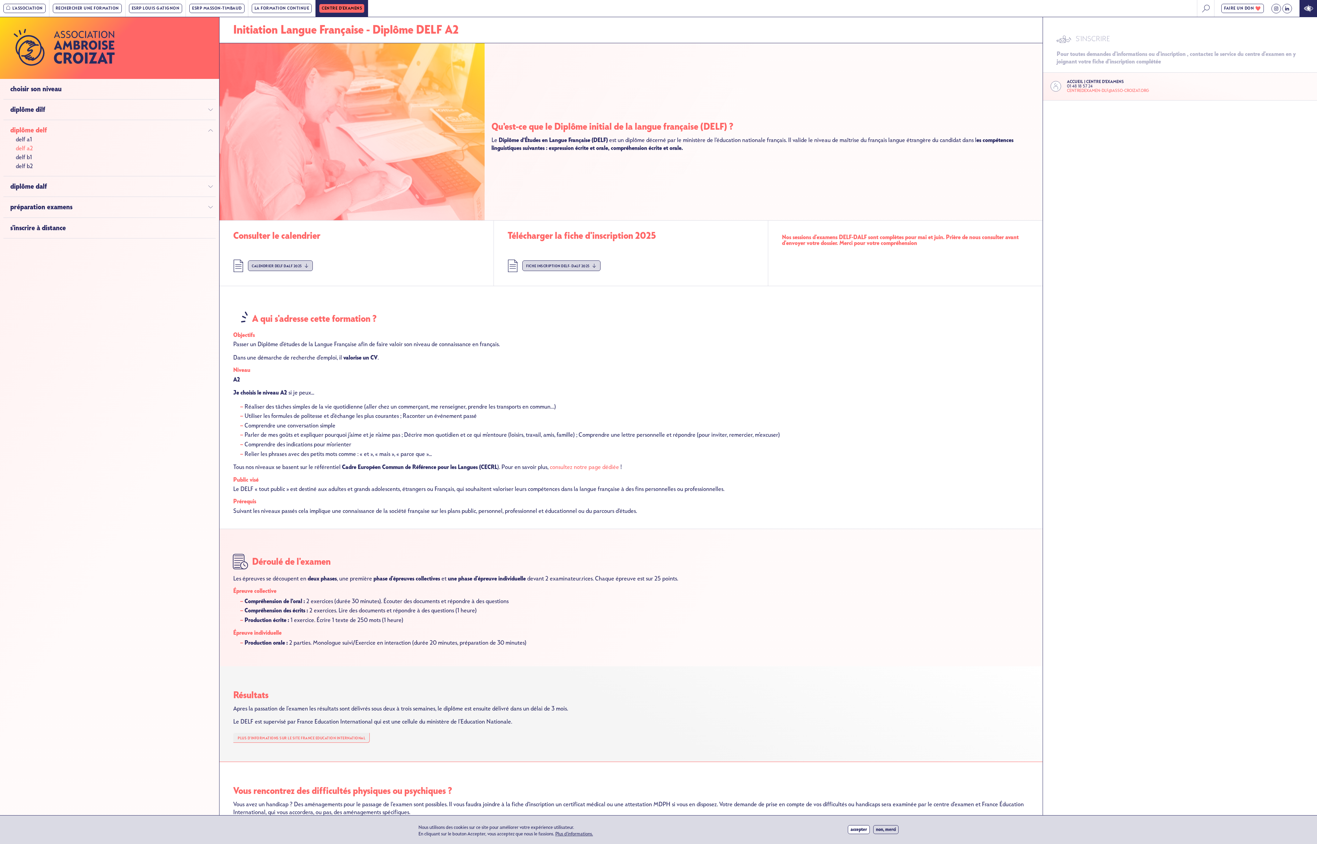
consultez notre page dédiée (584, 467)
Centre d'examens (342, 8)
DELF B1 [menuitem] (24, 157)
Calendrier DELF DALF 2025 (277, 266)
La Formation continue (281, 8)
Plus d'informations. (574, 834)
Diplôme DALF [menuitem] (28, 187)
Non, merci (886, 829)
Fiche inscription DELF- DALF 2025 (558, 266)
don (1239, 8)
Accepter (859, 829)
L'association (27, 8)
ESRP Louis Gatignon (156, 8)
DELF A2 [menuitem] (24, 148)
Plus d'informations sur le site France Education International (301, 738)
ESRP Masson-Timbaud (217, 8)
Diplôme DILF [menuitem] (27, 110)
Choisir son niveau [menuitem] (36, 89)
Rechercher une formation (87, 8)
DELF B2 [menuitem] (24, 166)
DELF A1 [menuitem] (24, 140)
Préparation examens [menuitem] (41, 207)
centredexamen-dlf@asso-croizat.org (1108, 91)
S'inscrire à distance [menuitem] (38, 228)
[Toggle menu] (210, 110)
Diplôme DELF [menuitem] (28, 130)
